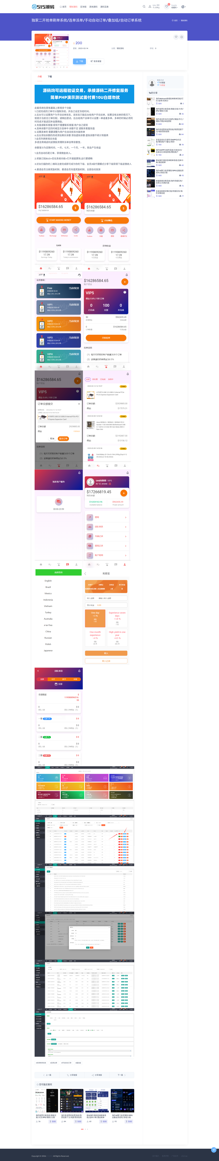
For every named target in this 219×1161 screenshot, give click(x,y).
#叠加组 (78, 1063)
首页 (64, 7)
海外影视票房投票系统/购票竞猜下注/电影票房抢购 (46, 1116)
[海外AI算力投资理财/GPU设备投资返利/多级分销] (97, 1100)
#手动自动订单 (66, 1063)
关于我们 (155, 1156)
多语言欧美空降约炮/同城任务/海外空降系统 (169, 192)
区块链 (83, 7)
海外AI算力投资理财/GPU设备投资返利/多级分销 (97, 1116)
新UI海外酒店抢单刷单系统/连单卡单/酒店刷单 (71, 1116)
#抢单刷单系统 (41, 1063)
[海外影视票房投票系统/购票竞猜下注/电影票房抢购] (46, 1100)
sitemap (184, 1156)
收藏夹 (174, 6)
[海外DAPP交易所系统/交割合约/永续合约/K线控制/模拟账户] (151, 153)
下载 (81, 61)
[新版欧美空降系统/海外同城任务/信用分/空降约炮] (151, 183)
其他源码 (93, 7)
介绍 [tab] (40, 76)
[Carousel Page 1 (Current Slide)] (82, 1129)
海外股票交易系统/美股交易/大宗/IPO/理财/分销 (169, 110)
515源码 (49, 1156)
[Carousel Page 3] (87, 1129)
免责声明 (165, 1156)
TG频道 (162, 85)
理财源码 (73, 7)
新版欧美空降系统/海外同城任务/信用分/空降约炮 (122, 1093)
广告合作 (175, 1156)
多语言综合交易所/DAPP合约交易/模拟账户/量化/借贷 (168, 141)
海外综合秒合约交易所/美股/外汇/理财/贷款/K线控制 (169, 120)
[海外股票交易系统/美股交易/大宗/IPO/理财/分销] (151, 111)
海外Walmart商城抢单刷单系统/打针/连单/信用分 (169, 100)
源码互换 (104, 7)
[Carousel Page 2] (85, 1129)
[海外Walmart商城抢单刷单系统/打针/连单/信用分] (151, 101)
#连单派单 (53, 1063)
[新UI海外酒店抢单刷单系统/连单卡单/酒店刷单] (71, 1100)
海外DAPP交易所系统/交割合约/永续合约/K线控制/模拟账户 (169, 151)
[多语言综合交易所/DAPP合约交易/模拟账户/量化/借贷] (151, 142)
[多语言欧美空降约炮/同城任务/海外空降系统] (151, 194)
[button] (144, 7)
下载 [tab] (50, 76)
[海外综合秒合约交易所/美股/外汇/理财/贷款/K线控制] (151, 122)
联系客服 (97, 61)
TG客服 (162, 83)
